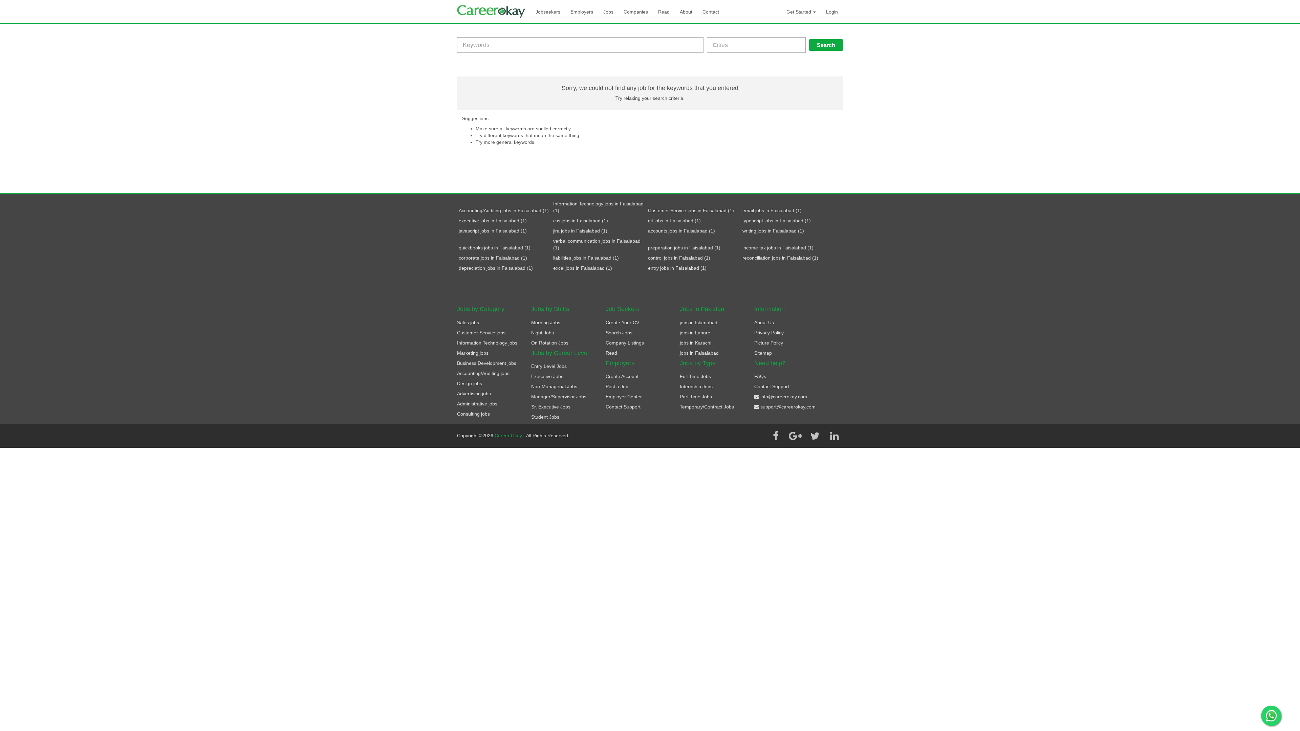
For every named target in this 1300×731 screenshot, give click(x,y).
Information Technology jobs (487, 343)
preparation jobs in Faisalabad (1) (684, 247)
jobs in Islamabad (698, 322)
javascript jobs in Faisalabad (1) (493, 231)
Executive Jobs (547, 376)
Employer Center (624, 396)
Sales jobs (468, 322)
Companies (636, 12)
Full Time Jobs (695, 376)
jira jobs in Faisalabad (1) (580, 231)
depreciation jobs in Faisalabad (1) (496, 268)
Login (832, 12)
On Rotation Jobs (549, 343)
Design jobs (469, 383)
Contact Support (623, 406)
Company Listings (625, 343)
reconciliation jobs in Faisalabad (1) (780, 258)
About (686, 12)
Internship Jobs (696, 386)
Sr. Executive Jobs (550, 406)
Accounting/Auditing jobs (483, 373)
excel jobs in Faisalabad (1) (582, 268)
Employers (581, 12)
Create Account (622, 376)
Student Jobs (545, 417)
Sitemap (763, 353)
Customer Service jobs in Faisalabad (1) (691, 210)
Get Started (799, 12)
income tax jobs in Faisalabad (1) (778, 247)
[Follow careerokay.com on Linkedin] (834, 435)
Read (664, 12)
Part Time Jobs (696, 396)
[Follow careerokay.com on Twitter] (814, 435)
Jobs (608, 12)
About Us (764, 322)
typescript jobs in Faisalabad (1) (776, 220)
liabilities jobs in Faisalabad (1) (586, 258)
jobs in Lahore (695, 332)
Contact (710, 12)
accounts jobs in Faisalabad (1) (681, 231)
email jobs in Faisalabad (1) (772, 210)
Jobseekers (548, 12)
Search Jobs (619, 332)
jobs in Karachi (695, 343)
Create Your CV (622, 322)
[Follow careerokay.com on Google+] (795, 435)
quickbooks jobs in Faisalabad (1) (494, 247)
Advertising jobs (474, 393)
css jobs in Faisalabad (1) (580, 220)
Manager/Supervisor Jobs (558, 396)
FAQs (760, 376)
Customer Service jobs (481, 332)
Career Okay (509, 435)
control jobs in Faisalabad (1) (679, 258)
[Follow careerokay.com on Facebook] (775, 435)
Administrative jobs (477, 403)
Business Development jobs (486, 363)
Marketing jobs (473, 353)
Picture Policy (768, 343)
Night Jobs (542, 332)
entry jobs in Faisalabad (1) (677, 268)
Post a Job (617, 386)
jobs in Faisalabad (699, 353)
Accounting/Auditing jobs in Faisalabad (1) (504, 210)
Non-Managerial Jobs (554, 386)
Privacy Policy (769, 332)
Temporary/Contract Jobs (707, 406)
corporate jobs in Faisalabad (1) (493, 258)
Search (826, 45)
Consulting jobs (473, 414)
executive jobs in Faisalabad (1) (493, 220)
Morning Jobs (545, 322)
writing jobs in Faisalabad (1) (773, 231)
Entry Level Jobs (549, 366)
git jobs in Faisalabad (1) (674, 220)
